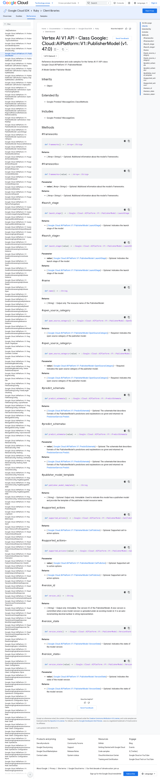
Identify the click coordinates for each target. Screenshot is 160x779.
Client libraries (51, 10)
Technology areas (42, 3)
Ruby (36, 10)
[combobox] (98, 3)
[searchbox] (17, 24)
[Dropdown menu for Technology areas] (53, 3)
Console (120, 3)
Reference (31, 16)
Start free (150, 11)
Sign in (154, 3)
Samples (43, 16)
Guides (19, 16)
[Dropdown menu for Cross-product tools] (79, 3)
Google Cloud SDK (18, 10)
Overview (7, 16)
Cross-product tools (67, 3)
